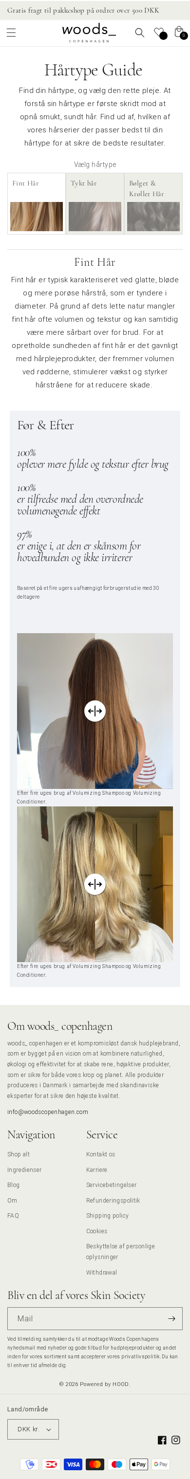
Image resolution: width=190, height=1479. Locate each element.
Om (12, 1200)
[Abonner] (171, 1318)
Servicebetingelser (111, 1184)
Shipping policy (107, 1215)
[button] (11, 32)
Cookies (97, 1231)
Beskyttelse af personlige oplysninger (120, 1251)
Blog (13, 1184)
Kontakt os (100, 1154)
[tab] (36, 204)
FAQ (13, 1215)
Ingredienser (24, 1169)
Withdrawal (101, 1272)
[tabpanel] (95, 619)
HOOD (121, 1384)
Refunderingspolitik (113, 1200)
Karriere (97, 1169)
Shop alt (18, 1154)
